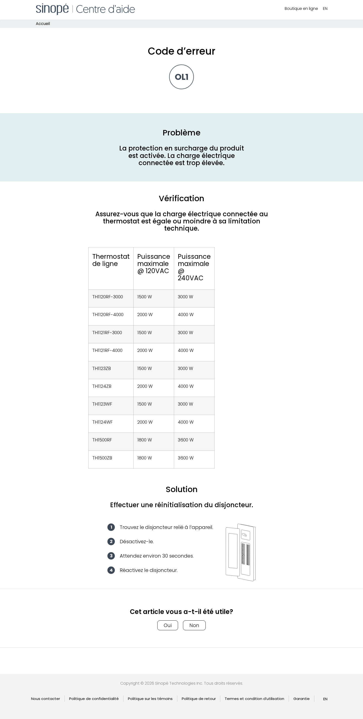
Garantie (301, 698)
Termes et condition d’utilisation (254, 698)
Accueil (43, 23)
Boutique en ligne (301, 8)
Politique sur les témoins (150, 698)
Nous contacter (45, 698)
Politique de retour (199, 698)
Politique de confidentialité (94, 698)
